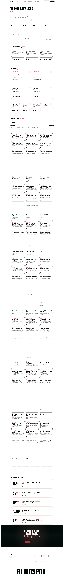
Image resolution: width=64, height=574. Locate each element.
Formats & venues (50, 122)
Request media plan (46, 1)
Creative (35, 122)
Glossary (33, 125)
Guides (17, 125)
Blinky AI (20, 1)
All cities (35, 555)
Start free (52, 1)
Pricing (18, 122)
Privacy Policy (38, 566)
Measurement (30, 122)
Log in (42, 1)
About (49, 555)
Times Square (35, 560)
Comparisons (28, 125)
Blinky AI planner (43, 555)
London (35, 562)
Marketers (18, 127)
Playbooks (22, 125)
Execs (28, 127)
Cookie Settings (42, 566)
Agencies (23, 127)
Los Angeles (35, 561)
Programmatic (23, 122)
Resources (34, 1)
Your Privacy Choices (47, 566)
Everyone (51, 125)
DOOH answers (43, 560)
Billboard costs (43, 556)
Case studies (30, 1)
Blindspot (12, 1)
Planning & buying (42, 122)
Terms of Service (35, 566)
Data (45, 125)
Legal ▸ (54, 566)
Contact (38, 1)
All (13, 122)
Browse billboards (24, 1)
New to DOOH (12, 127)
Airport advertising (36, 556)
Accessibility (51, 566)
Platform (16, 1)
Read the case (24, 486)
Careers (49, 556)
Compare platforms (43, 561)
